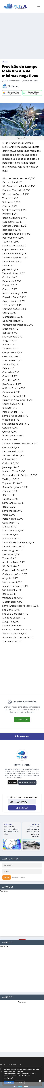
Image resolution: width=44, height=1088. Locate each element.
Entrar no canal (23, 720)
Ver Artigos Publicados (28, 782)
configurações (9, 1078)
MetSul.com (13, 86)
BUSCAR (23, 808)
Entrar (6, 877)
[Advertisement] (22, 36)
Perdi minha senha (18, 877)
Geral (5, 62)
